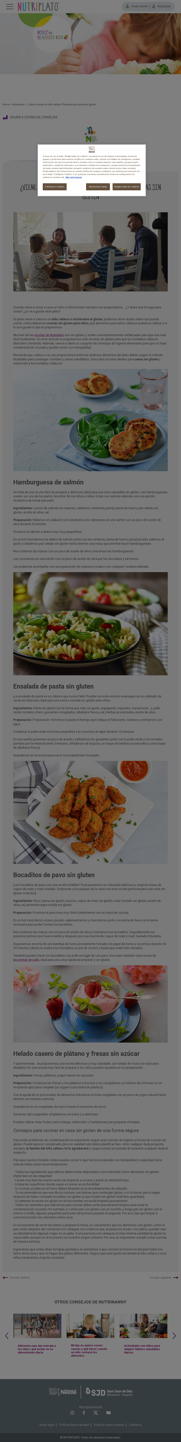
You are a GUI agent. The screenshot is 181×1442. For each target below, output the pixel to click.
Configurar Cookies (54, 186)
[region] (91, 170)
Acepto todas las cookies (126, 186)
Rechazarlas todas (98, 186)
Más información (74, 177)
